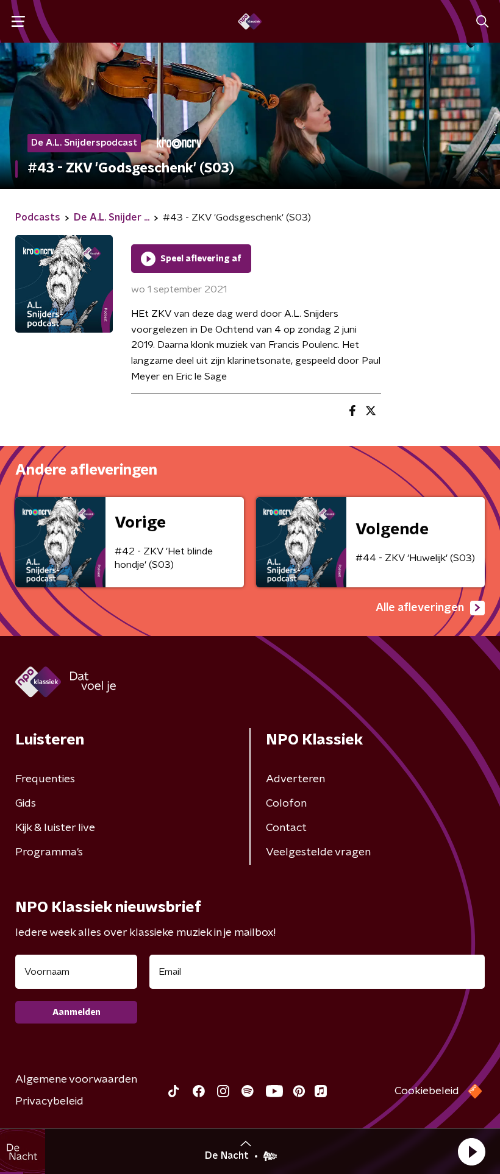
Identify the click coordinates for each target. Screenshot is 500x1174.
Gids (25, 803)
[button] (471, 1151)
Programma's (49, 852)
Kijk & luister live (55, 827)
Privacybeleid (49, 1101)
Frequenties (45, 779)
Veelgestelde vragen (318, 852)
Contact (286, 827)
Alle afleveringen (420, 608)
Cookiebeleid (427, 1091)
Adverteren (295, 779)
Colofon (286, 803)
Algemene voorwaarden (76, 1079)
